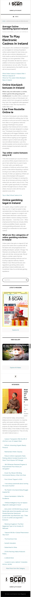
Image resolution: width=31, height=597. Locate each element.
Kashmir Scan (15, 3)
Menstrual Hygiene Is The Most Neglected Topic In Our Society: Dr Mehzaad (12, 526)
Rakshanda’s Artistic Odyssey (13, 452)
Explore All (15, 330)
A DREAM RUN (9, 558)
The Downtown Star (10, 539)
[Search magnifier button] (27, 280)
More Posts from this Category (15, 568)
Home (3, 21)
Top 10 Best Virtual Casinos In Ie (12, 195)
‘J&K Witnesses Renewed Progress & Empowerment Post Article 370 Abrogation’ (14, 467)
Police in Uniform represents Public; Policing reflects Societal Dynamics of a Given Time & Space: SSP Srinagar (14, 458)
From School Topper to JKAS (13, 479)
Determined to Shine (10, 547)
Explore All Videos (15, 367)
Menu (16, 16)
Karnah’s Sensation (10, 543)
